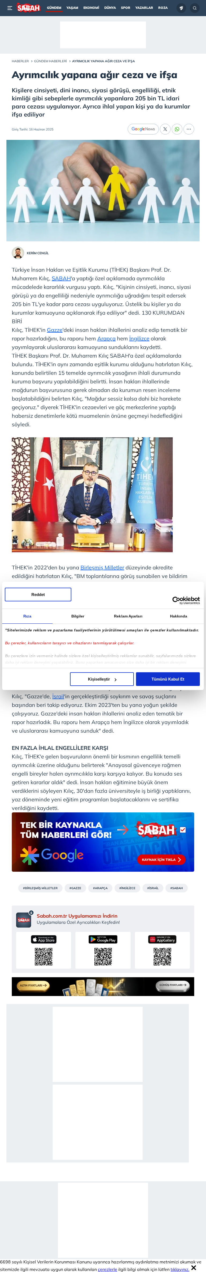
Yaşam (72, 8)
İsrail (58, 696)
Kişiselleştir (99, 679)
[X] (165, 129)
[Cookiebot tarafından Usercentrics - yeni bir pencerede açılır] (176, 601)
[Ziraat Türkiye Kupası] (181, 8)
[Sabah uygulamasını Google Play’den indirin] (102, 950)
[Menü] (10, 8)
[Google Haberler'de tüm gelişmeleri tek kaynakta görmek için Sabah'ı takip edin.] (103, 844)
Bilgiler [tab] (77, 616)
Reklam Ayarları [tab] (128, 616)
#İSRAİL (153, 888)
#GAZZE (75, 888)
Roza (163, 8)
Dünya (110, 8)
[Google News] (143, 129)
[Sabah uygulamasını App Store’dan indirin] (43, 950)
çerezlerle (107, 1269)
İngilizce (139, 338)
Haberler (20, 61)
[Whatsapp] (177, 129)
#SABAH (176, 888)
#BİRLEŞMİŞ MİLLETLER (40, 888)
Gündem (54, 8)
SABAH (61, 278)
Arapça (106, 338)
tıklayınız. (180, 1269)
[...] (188, 129)
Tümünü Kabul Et (168, 679)
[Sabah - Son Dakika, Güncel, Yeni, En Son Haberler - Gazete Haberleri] (28, 8)
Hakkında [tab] (178, 616)
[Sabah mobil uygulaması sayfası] (25, 919)
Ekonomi (91, 8)
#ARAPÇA (100, 888)
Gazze (54, 329)
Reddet (38, 594)
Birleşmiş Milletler (102, 567)
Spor (125, 8)
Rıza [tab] (27, 616)
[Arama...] (195, 8)
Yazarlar (144, 8)
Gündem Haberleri (50, 61)
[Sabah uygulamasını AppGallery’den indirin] (162, 950)
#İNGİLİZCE (127, 888)
